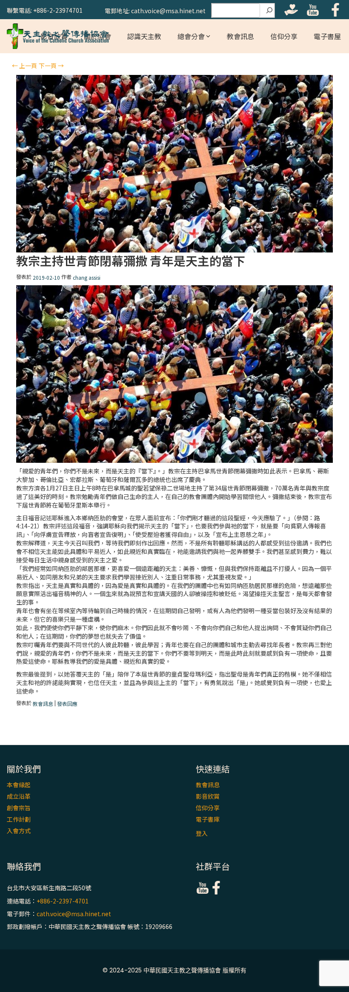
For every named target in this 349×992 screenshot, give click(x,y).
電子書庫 (208, 819)
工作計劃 (19, 819)
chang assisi (86, 277)
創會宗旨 (19, 807)
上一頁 (24, 65)
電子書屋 (327, 36)
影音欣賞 (208, 796)
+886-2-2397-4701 (63, 901)
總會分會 (191, 36)
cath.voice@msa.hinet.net (74, 913)
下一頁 (51, 65)
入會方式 (19, 830)
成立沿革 (19, 796)
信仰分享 (284, 36)
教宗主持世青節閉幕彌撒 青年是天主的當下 (130, 260)
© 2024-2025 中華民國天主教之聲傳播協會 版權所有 (174, 970)
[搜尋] (269, 10)
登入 (202, 833)
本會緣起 (19, 784)
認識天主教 (144, 36)
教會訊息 (240, 36)
